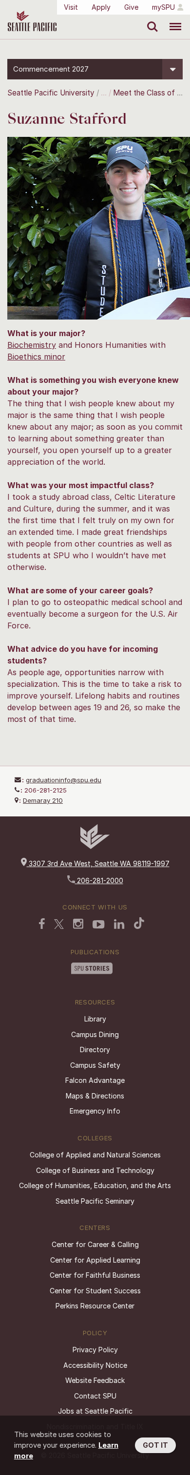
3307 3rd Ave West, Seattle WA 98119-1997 (98, 863)
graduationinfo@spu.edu (63, 780)
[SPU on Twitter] (59, 925)
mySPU (163, 7)
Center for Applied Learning (95, 1260)
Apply (101, 7)
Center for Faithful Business (95, 1275)
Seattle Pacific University (51, 92)
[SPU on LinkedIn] (119, 925)
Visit (71, 7)
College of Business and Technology (95, 1170)
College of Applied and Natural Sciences (95, 1155)
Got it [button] (155, 1445)
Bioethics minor (36, 356)
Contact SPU (95, 1396)
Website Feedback (95, 1380)
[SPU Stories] (92, 969)
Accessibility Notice (95, 1365)
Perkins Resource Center (95, 1306)
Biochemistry (31, 345)
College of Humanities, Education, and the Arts (95, 1185)
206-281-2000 (99, 880)
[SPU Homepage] (95, 846)
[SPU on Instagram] (78, 925)
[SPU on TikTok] (139, 924)
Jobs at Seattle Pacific (95, 1411)
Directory (95, 1049)
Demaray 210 (43, 800)
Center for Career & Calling (95, 1244)
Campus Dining (95, 1034)
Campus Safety (95, 1065)
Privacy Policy (95, 1349)
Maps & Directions (95, 1096)
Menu (172, 19)
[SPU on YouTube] (99, 925)
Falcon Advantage (95, 1080)
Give (131, 7)
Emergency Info (95, 1111)
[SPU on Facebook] (42, 924)
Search (150, 19)
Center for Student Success (95, 1290)
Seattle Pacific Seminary (95, 1201)
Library (95, 1019)
